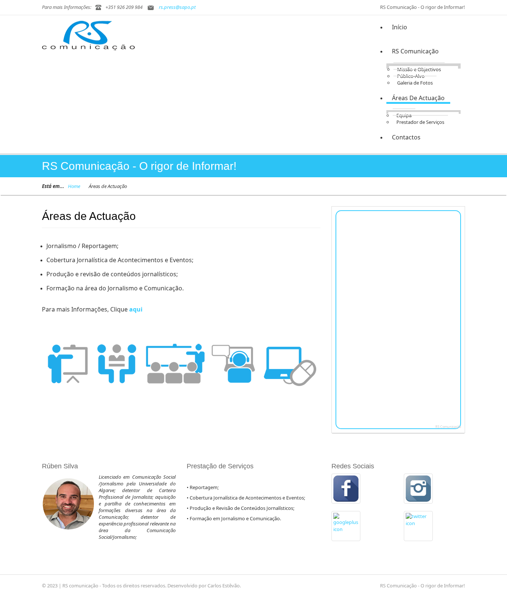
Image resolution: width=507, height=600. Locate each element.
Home (74, 186)
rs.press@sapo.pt (177, 7)
